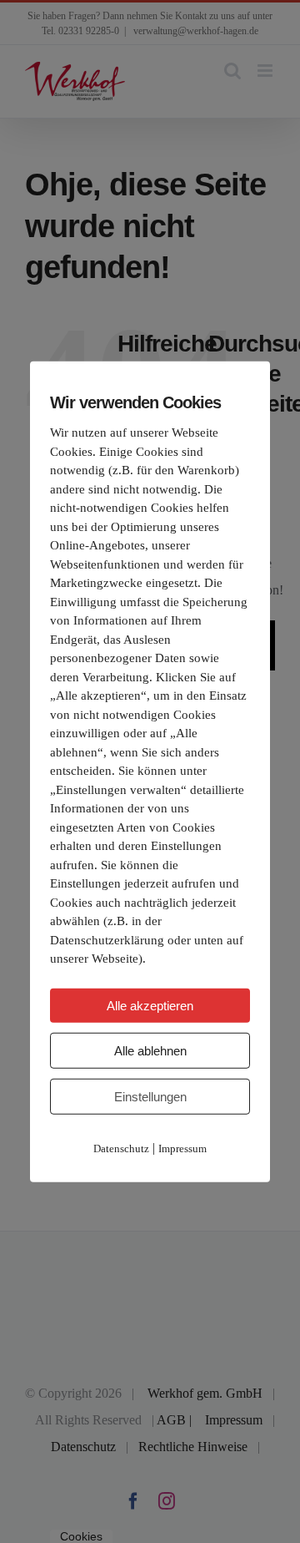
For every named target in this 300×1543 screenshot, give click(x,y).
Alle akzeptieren (150, 1005)
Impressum (182, 1147)
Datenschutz (121, 1147)
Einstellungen (150, 1096)
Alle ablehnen (150, 1050)
